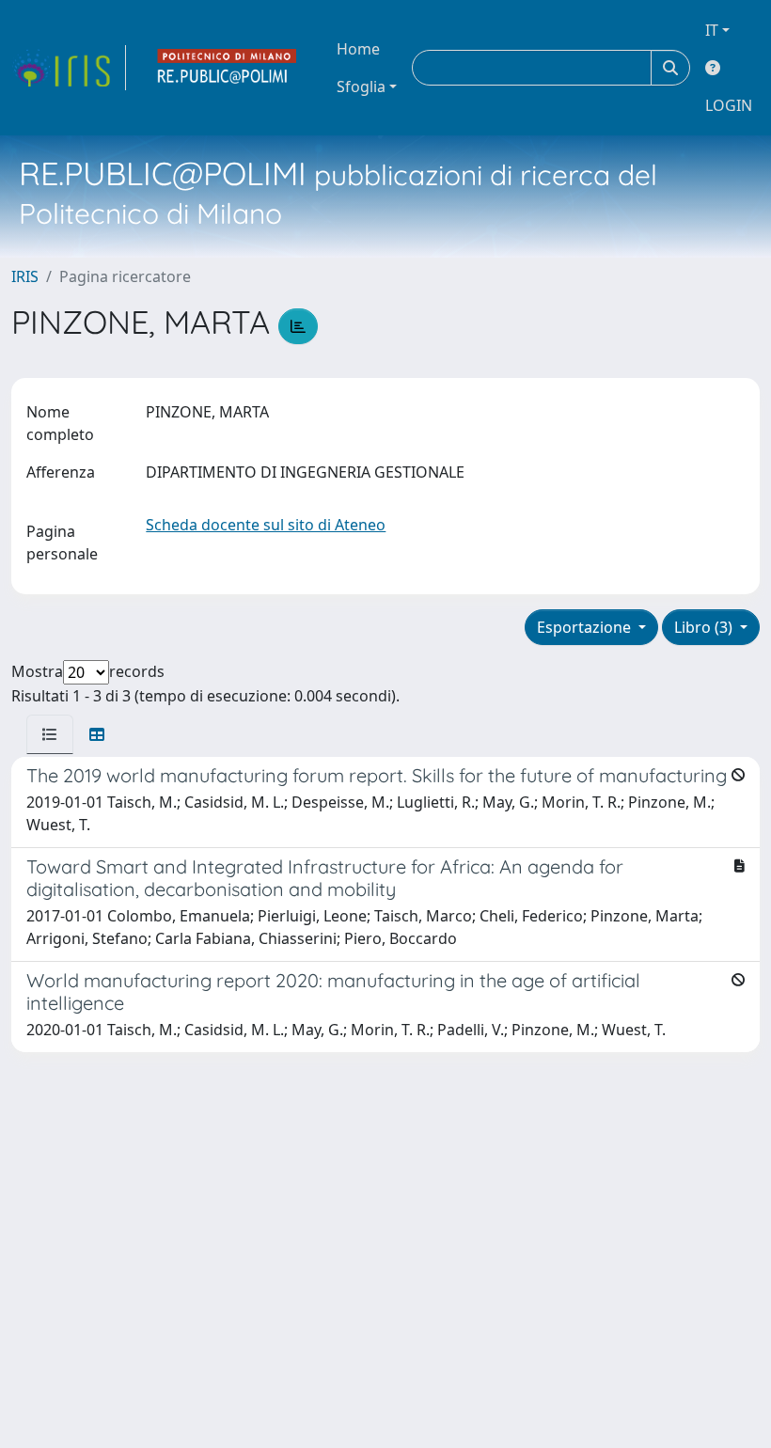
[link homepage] (68, 67)
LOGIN (728, 105)
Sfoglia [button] (361, 86)
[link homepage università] (227, 67)
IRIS (25, 276)
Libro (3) (705, 627)
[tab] (49, 734)
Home (358, 49)
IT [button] (711, 30)
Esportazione (586, 627)
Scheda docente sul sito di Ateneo (266, 524)
